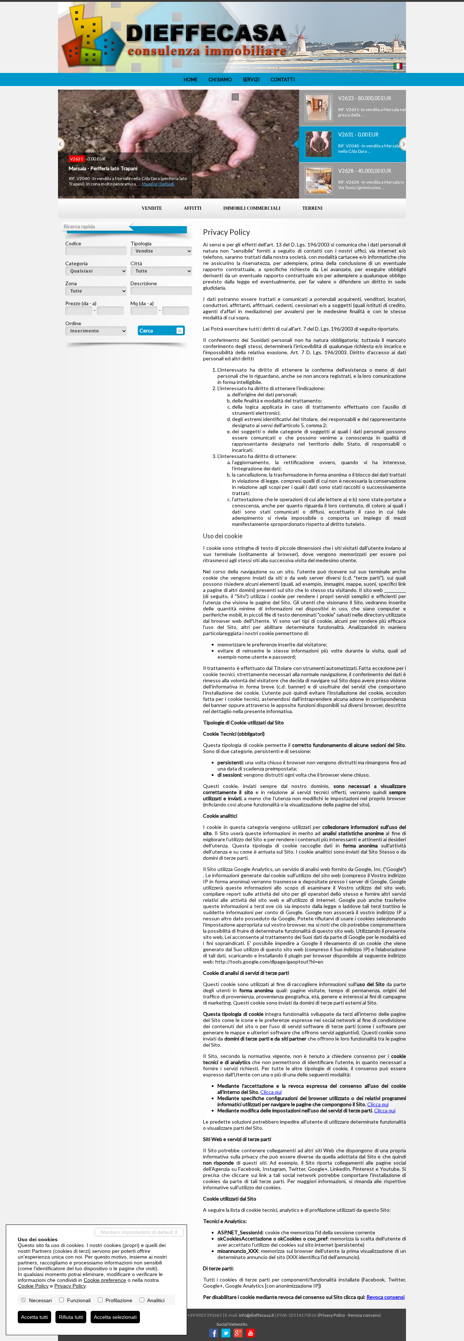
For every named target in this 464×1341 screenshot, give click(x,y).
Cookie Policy (33, 1286)
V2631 (77, 159)
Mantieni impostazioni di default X (139, 1232)
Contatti (282, 79)
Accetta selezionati (115, 1317)
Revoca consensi (385, 1297)
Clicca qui (271, 1092)
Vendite (152, 208)
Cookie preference (105, 1280)
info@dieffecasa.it (256, 1315)
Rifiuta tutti (71, 1317)
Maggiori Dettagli (158, 184)
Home (191, 79)
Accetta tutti (34, 1317)
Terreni (312, 208)
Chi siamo (220, 79)
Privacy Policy (332, 1315)
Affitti (193, 208)
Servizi (251, 79)
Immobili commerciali (252, 208)
